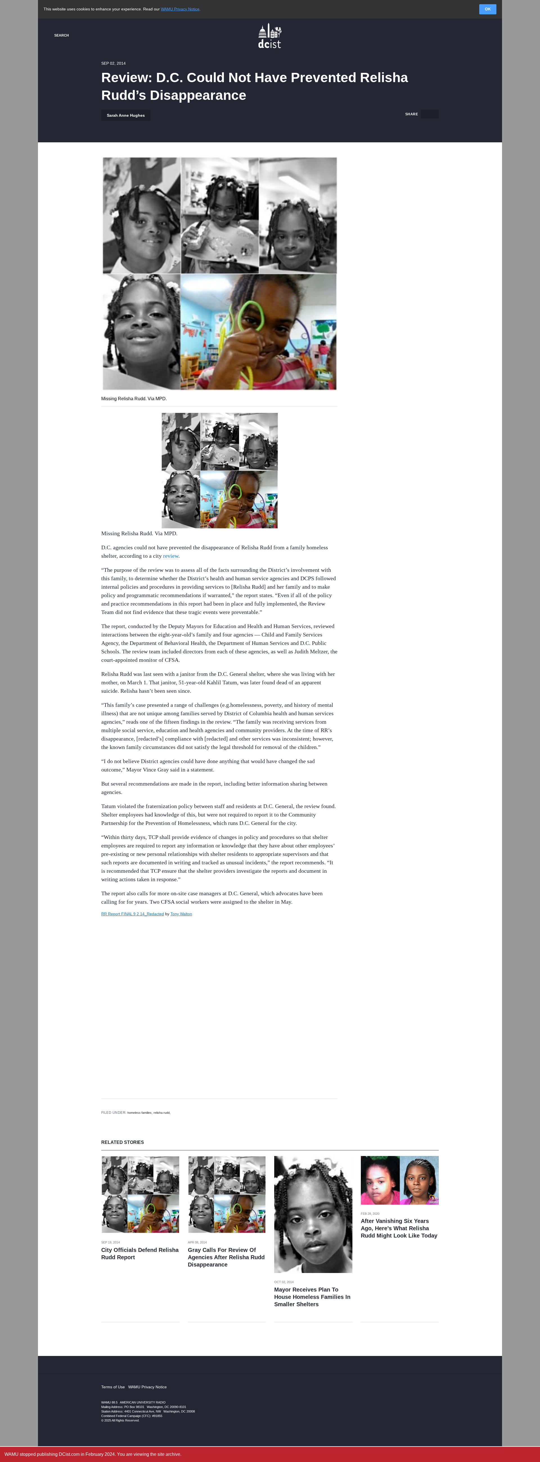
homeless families (139, 1112)
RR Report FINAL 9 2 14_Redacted (132, 914)
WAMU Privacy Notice (180, 9)
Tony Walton (181, 914)
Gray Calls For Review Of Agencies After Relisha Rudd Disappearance (226, 1257)
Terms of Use (113, 1387)
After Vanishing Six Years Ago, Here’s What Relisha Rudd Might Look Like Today (399, 1228)
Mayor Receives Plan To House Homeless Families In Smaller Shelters (312, 1296)
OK (488, 9)
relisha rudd (162, 1112)
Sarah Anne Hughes (126, 115)
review (170, 556)
